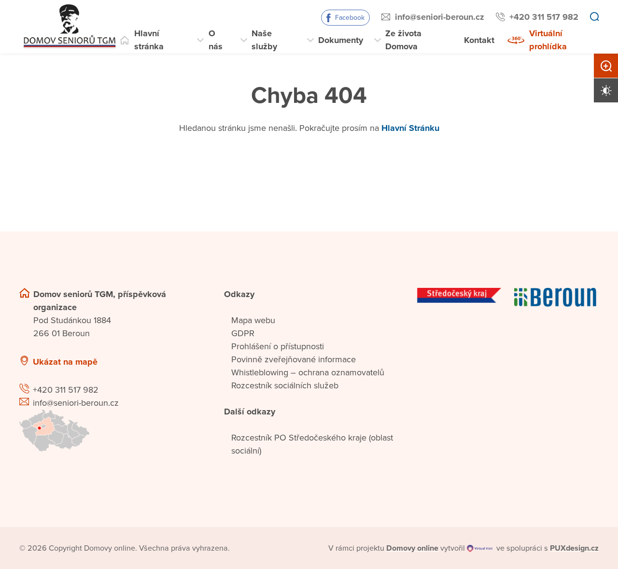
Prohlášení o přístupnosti (277, 346)
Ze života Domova (403, 40)
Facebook (350, 18)
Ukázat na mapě (65, 361)
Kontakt (479, 40)
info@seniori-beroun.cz (439, 17)
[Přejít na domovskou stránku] (68, 26)
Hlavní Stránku (410, 128)
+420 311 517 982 (543, 17)
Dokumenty (340, 40)
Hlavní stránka (149, 40)
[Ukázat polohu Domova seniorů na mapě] (110, 431)
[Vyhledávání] (594, 17)
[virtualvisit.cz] (479, 548)
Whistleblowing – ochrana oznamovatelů (307, 372)
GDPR (242, 333)
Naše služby (264, 40)
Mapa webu (253, 320)
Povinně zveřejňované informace (293, 359)
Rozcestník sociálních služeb (284, 385)
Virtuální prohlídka (548, 40)
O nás (216, 40)
